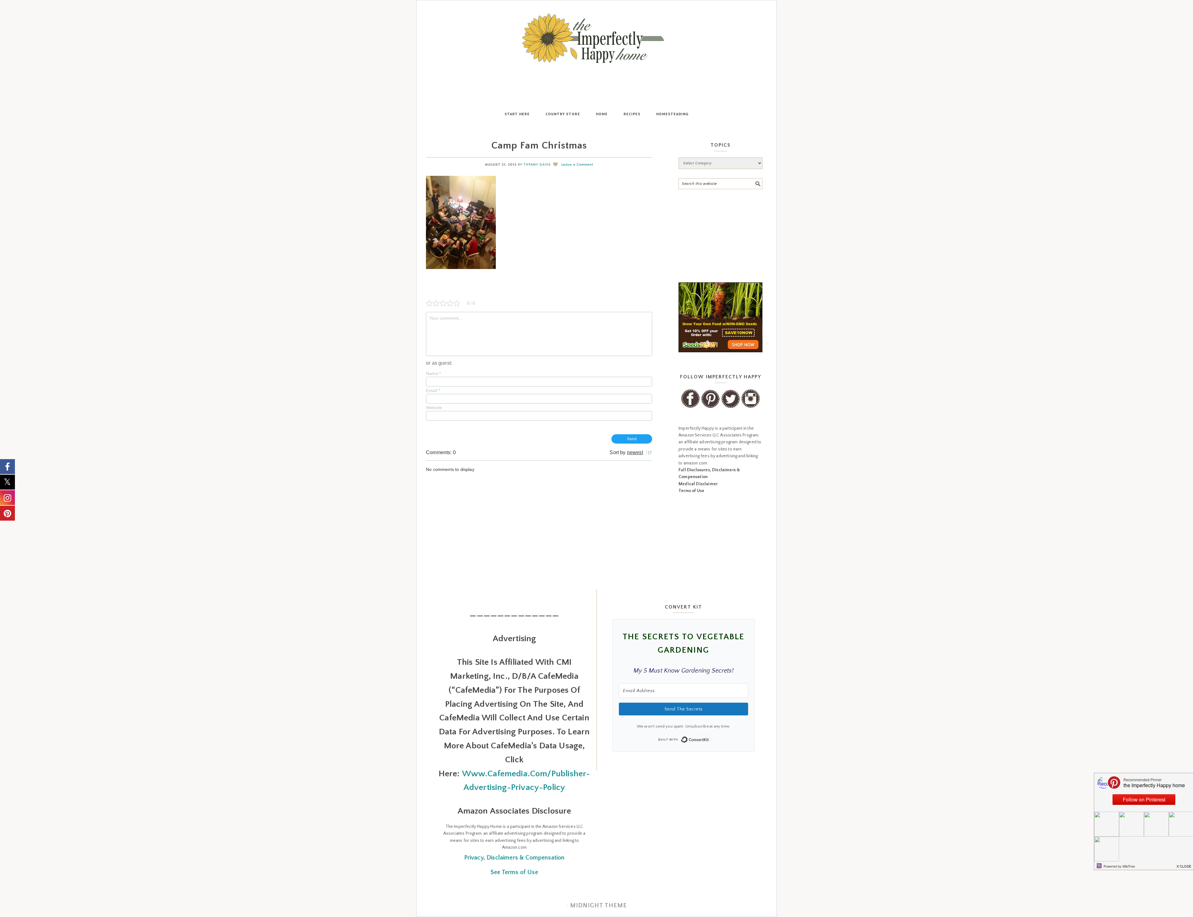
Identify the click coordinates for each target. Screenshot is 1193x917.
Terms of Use (691, 490)
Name (433, 373)
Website (434, 407)
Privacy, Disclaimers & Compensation (514, 857)
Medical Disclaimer (698, 483)
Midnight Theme (598, 905)
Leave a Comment (577, 165)
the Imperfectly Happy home (596, 38)
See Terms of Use (514, 872)
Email (433, 390)
